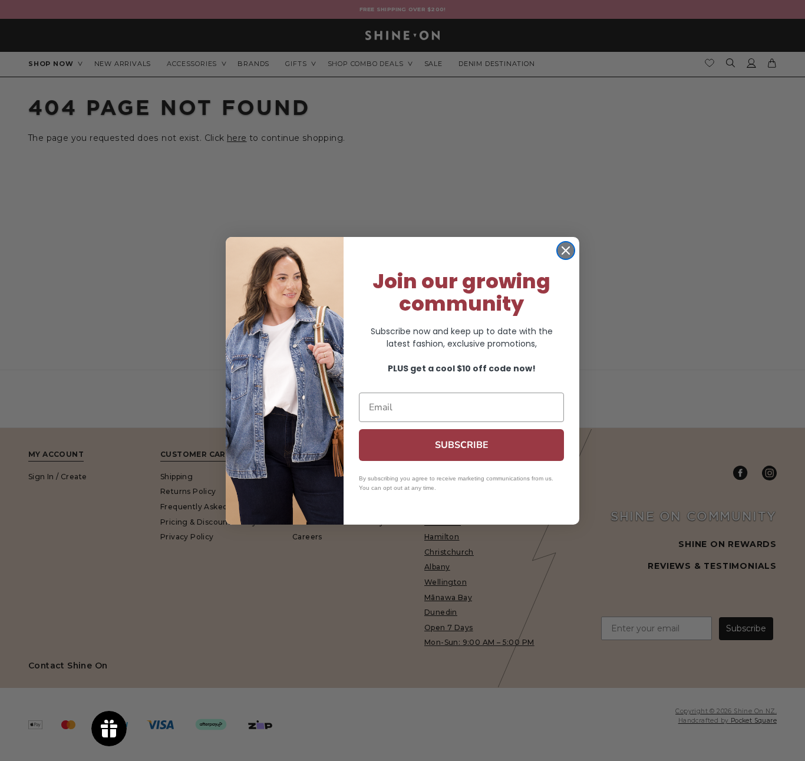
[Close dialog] (566, 250)
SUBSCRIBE (462, 445)
